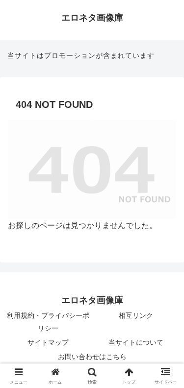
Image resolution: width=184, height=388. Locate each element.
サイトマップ (48, 342)
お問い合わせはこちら (92, 357)
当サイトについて (135, 342)
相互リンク (136, 315)
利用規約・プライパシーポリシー (48, 321)
